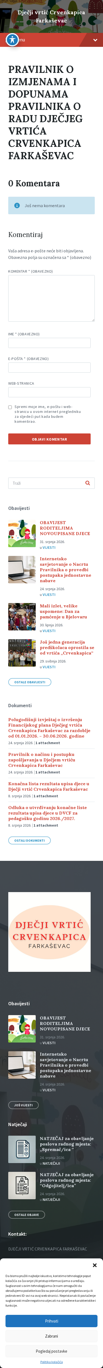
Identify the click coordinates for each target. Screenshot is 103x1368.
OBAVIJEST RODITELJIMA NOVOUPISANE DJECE (65, 528)
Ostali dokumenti (29, 840)
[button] (95, 1265)
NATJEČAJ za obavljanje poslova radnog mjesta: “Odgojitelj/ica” (67, 1180)
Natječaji (51, 1163)
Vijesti (49, 547)
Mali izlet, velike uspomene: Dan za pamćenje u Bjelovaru (63, 611)
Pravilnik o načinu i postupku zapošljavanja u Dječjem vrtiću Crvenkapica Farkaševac (41, 760)
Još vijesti (23, 1105)
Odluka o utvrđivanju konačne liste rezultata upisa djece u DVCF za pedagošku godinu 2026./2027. (47, 813)
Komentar (30, 271)
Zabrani (51, 1336)
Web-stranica (21, 383)
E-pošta (28, 358)
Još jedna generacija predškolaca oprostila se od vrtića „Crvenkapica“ (67, 647)
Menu (19, 39)
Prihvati (51, 1321)
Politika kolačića (51, 1362)
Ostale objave (26, 1215)
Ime (24, 334)
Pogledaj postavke (51, 1351)
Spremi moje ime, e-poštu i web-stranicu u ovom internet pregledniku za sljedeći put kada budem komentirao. (48, 414)
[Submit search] (87, 483)
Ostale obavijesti (29, 682)
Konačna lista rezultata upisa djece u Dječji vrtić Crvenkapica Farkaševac (48, 786)
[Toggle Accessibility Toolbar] (12, 39)
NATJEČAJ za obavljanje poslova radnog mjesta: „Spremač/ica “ (67, 1144)
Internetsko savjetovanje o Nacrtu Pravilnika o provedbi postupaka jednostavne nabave (65, 569)
